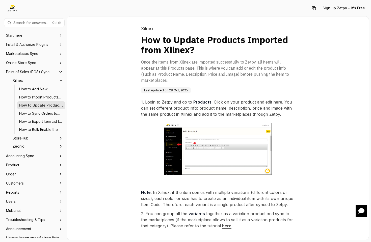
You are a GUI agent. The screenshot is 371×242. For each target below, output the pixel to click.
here (226, 225)
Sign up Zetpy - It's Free (344, 8)
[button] (361, 211)
